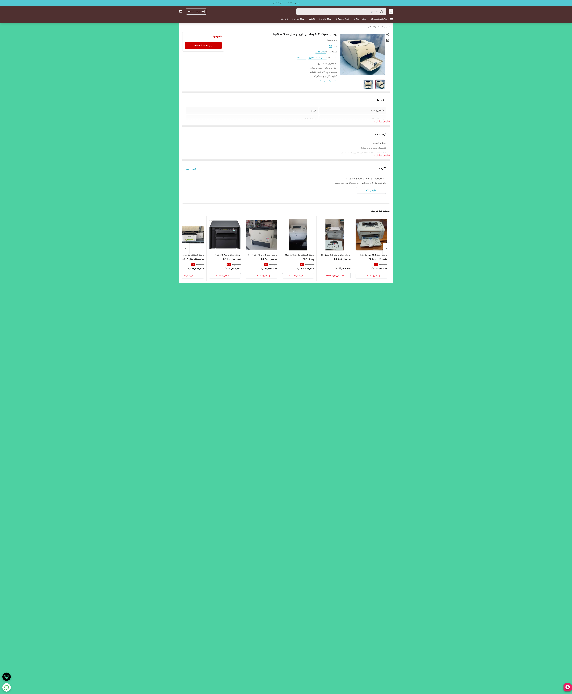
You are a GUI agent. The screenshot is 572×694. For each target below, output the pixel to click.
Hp (330, 45)
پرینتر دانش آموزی (317, 57)
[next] (185, 249)
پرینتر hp (301, 57)
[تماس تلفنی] (6, 677)
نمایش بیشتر (383, 121)
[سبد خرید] (180, 11)
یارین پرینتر (385, 27)
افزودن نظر (191, 168)
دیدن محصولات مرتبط (203, 45)
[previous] (386, 249)
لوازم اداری (372, 27)
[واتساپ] (6, 687)
